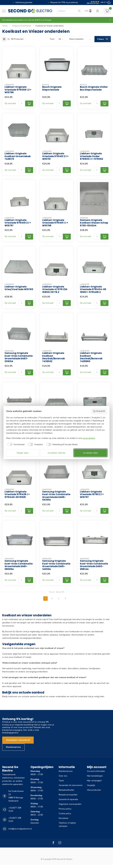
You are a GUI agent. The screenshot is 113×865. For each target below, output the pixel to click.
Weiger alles (23, 452)
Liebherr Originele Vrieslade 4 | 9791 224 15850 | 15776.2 (54, 289)
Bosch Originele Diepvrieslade (52, 88)
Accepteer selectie (56, 452)
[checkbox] (15, 444)
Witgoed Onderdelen (21, 26)
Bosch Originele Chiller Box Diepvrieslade (94, 88)
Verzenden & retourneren (71, 785)
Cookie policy (65, 813)
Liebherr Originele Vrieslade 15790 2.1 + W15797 (92, 494)
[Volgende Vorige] (65, 598)
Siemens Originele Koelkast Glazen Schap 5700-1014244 (94, 223)
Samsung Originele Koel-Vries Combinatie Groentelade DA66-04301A (56, 495)
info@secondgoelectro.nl (20, 828)
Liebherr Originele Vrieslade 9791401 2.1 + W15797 (18, 223)
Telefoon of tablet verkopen (67, 825)
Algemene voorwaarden (70, 804)
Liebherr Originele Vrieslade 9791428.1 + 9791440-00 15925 (17, 494)
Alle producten (94, 790)
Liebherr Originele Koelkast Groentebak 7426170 (18, 156)
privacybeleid (89, 438)
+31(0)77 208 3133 (14, 809)
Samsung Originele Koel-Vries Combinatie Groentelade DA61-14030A (56, 565)
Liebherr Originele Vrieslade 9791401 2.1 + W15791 (55, 156)
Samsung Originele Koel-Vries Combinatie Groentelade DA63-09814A (94, 565)
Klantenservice (13, 747)
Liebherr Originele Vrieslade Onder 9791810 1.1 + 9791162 (91, 156)
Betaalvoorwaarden (68, 794)
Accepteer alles (90, 452)
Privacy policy (65, 808)
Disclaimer (63, 818)
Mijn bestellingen (95, 775)
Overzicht (100, 411)
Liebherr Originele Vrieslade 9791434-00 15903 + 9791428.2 (93, 289)
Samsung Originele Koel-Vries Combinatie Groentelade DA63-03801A (19, 357)
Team (61, 780)
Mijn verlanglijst (94, 780)
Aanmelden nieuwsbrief (18, 740)
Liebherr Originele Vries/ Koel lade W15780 (19, 288)
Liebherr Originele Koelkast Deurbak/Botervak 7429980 (91, 357)
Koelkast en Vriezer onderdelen (50, 26)
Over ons (63, 775)
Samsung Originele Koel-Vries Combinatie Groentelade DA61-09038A (19, 565)
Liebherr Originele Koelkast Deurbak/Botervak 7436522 (53, 357)
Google (48, 20)
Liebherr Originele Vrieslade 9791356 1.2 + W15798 (18, 90)
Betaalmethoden (66, 790)
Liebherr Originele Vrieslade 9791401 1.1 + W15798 (55, 223)
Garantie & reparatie (68, 799)
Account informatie (96, 771)
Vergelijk (91, 785)
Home (5, 26)
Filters (100, 39)
